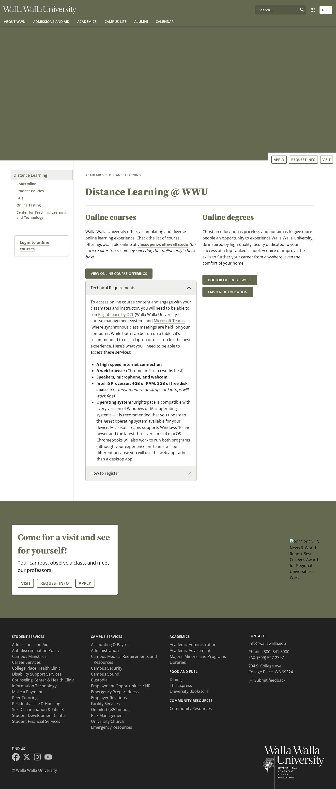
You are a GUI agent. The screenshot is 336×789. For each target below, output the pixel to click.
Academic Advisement (190, 650)
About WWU (14, 21)
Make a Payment (27, 691)
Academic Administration (193, 644)
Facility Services (105, 703)
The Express (181, 685)
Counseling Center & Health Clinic (43, 680)
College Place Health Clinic (36, 668)
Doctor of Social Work (230, 280)
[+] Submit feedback (267, 680)
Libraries (178, 662)
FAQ (19, 198)
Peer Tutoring (25, 697)
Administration (105, 650)
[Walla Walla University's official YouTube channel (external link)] (49, 757)
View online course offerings (119, 273)
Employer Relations (109, 697)
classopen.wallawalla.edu (162, 244)
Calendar (165, 21)
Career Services (26, 662)
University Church (107, 721)
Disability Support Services (36, 674)
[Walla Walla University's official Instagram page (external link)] (38, 757)
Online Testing (28, 205)
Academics (87, 21)
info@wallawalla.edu (267, 643)
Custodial (99, 680)
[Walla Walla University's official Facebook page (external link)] (17, 757)
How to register (105, 473)
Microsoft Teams (169, 320)
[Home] (39, 10)
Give (326, 10)
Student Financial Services (36, 721)
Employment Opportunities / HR (121, 686)
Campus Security (106, 668)
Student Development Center (39, 715)
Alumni (141, 21)
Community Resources (191, 708)
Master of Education (227, 292)
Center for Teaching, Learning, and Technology (41, 215)
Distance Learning (30, 175)
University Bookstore (189, 691)
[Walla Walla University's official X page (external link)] (28, 757)
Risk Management (107, 715)
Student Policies (30, 191)
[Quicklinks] (313, 10)
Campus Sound (105, 674)
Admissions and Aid (51, 21)
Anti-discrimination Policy (35, 650)
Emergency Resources (111, 727)
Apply (279, 159)
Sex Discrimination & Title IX (38, 709)
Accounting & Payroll (110, 644)
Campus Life (115, 21)
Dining (176, 679)
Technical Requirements (113, 287)
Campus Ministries (29, 656)
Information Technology (34, 686)
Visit (326, 159)
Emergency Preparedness (115, 691)
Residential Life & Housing (36, 703)
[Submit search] (302, 10)
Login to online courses (34, 246)
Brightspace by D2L (116, 314)
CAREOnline (26, 183)
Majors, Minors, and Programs (198, 656)
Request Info (303, 159)
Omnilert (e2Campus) (111, 709)
